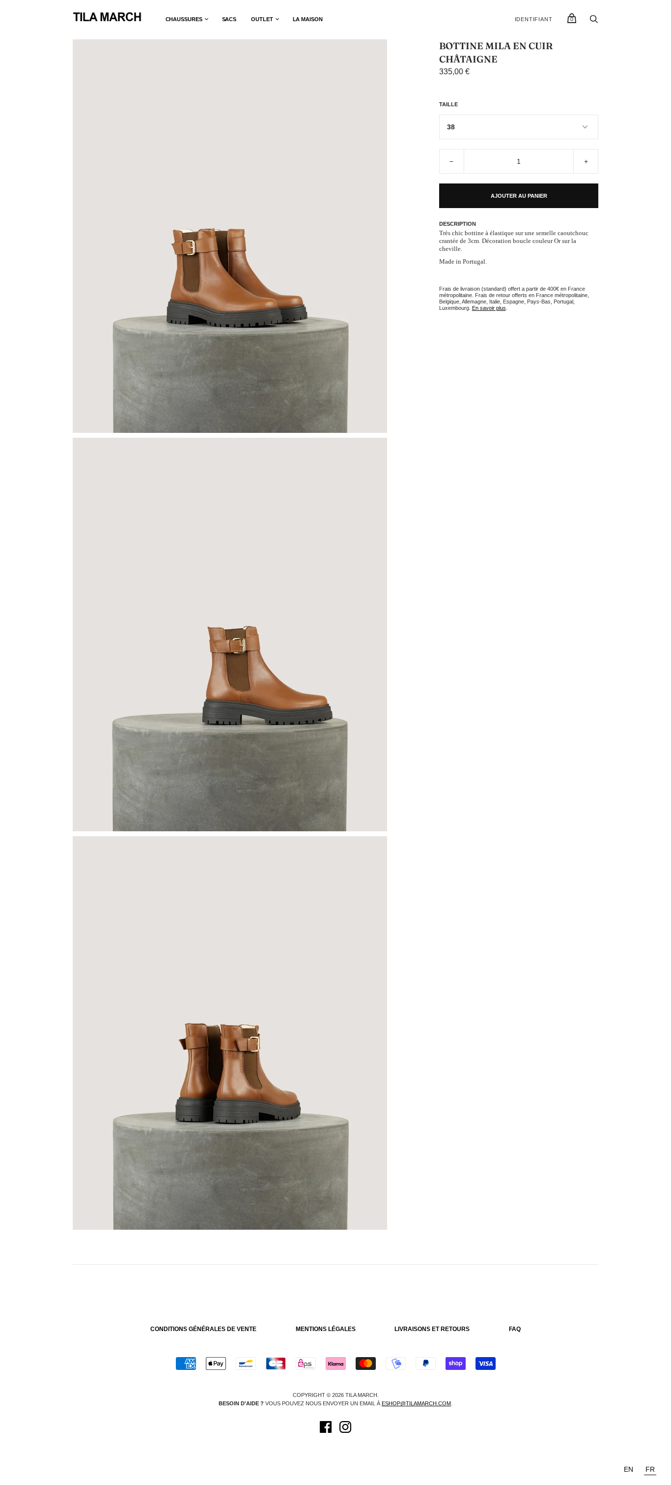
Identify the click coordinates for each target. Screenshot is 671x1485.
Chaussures (184, 19)
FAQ (515, 1329)
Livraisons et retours (432, 1329)
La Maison (308, 19)
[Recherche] (594, 22)
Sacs (229, 19)
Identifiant (534, 19)
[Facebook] (326, 1428)
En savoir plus (489, 308)
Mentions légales (326, 1329)
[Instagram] (345, 1428)
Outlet (262, 19)
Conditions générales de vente (203, 1329)
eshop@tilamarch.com (416, 1403)
